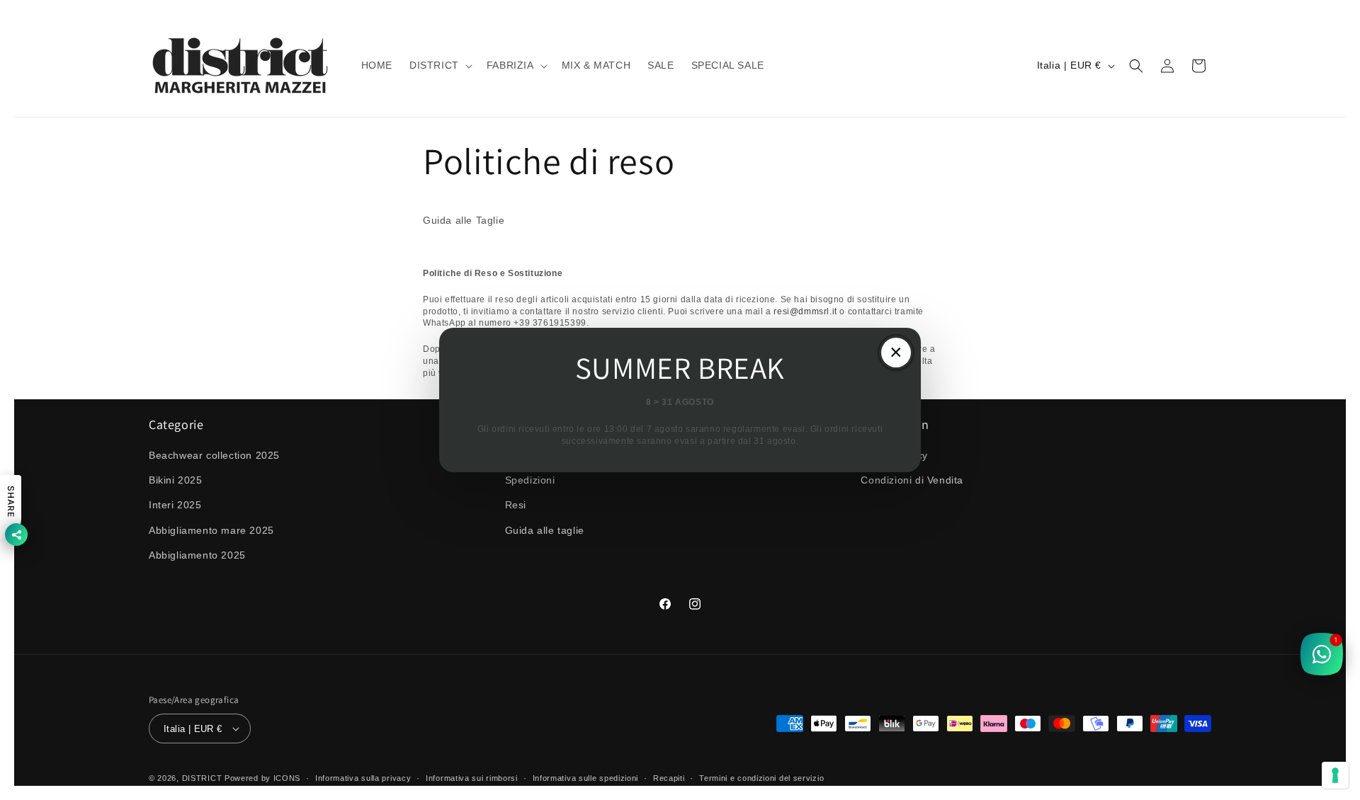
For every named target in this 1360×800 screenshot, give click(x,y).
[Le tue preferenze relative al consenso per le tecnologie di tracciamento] (1335, 775)
